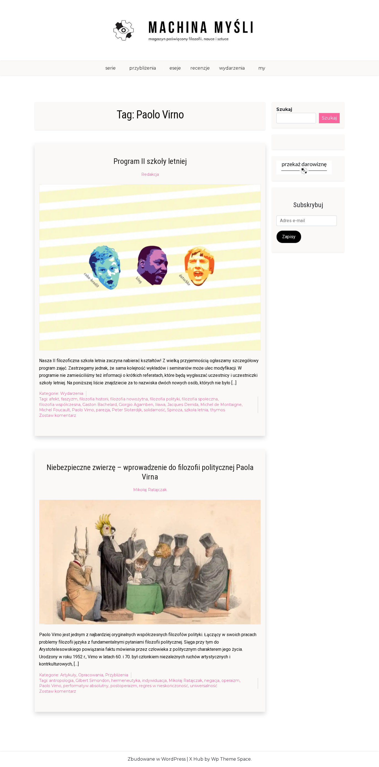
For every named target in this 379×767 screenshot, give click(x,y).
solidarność (154, 409)
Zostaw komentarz (57, 415)
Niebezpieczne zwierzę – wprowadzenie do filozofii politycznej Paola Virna (150, 472)
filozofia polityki (165, 399)
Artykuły (68, 674)
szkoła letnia (196, 409)
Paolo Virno (83, 409)
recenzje (200, 68)
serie (110, 68)
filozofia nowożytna (129, 399)
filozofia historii (93, 399)
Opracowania (90, 674)
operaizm (230, 680)
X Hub (196, 759)
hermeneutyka (125, 680)
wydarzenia (232, 68)
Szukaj (284, 109)
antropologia (61, 680)
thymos (217, 409)
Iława (160, 404)
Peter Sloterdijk (127, 409)
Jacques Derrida (182, 404)
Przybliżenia (116, 674)
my (261, 68)
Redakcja (150, 174)
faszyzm (69, 399)
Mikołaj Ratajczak (150, 489)
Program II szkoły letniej (150, 161)
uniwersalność (203, 685)
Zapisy (288, 236)
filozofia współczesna (59, 404)
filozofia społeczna (200, 399)
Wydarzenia (71, 393)
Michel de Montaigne (221, 404)
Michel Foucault (54, 409)
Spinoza (174, 409)
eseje (175, 68)
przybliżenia (142, 68)
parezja (103, 409)
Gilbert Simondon (92, 680)
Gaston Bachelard (99, 404)
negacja (211, 680)
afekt (54, 399)
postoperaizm (123, 685)
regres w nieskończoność (163, 685)
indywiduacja (154, 680)
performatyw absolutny (85, 685)
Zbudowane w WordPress (157, 759)
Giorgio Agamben (136, 404)
